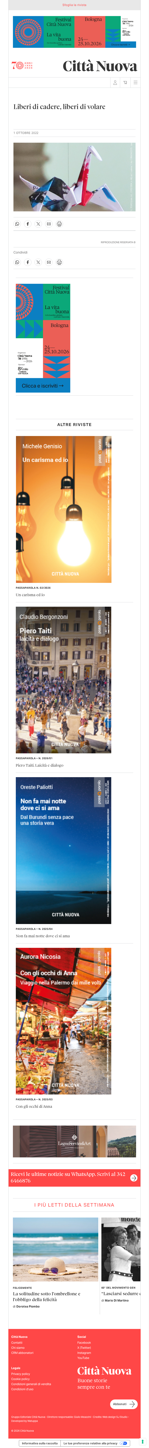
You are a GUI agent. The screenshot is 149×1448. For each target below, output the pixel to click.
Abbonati (119, 1404)
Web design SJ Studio (115, 1417)
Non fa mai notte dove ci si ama (43, 936)
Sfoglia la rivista (74, 5)
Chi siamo (18, 1348)
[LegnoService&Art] (74, 1141)
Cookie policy (20, 1379)
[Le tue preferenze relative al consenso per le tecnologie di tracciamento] (142, 1441)
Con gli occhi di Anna (34, 1107)
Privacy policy (20, 1374)
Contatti (16, 1343)
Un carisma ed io (30, 595)
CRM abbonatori (22, 1353)
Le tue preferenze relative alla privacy (90, 1443)
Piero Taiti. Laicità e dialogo (39, 766)
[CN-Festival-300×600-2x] (43, 338)
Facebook (84, 1343)
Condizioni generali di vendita (31, 1384)
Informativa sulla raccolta (40, 1443)
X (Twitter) (84, 1348)
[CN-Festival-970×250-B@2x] (74, 32)
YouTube (83, 1358)
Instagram (84, 1353)
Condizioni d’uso (22, 1389)
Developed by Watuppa (24, 1421)
